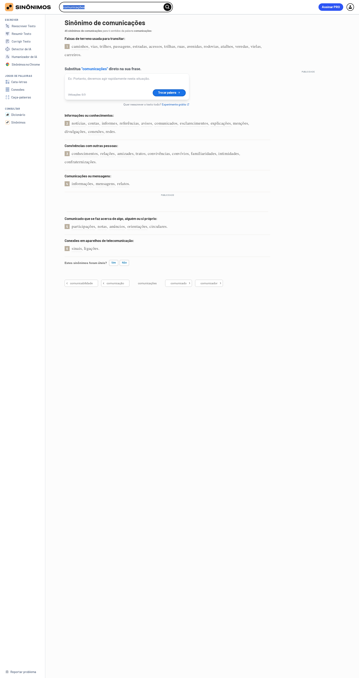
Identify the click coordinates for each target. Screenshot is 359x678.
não (124, 262)
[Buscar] (167, 7)
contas (93, 123)
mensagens (105, 183)
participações (83, 226)
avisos (146, 123)
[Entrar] (350, 7)
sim (113, 262)
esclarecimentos (194, 123)
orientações (137, 226)
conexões (96, 131)
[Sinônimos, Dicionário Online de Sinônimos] (30, 7)
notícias (78, 123)
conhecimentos (85, 153)
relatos (123, 183)
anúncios (117, 226)
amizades (125, 153)
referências (129, 123)
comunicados (166, 123)
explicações (221, 123)
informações (82, 183)
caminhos (80, 46)
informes (109, 123)
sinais (77, 248)
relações (107, 153)
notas (102, 226)
